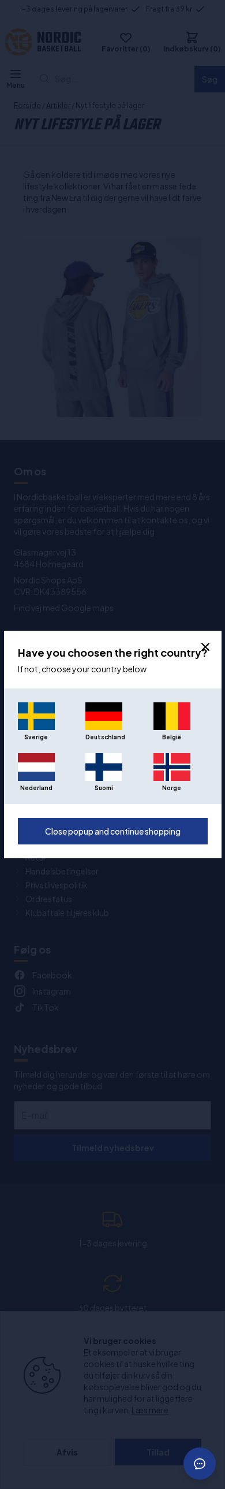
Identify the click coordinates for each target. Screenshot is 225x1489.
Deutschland (103, 737)
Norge (171, 787)
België (171, 737)
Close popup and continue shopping (113, 831)
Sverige (36, 737)
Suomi (104, 787)
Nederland (36, 787)
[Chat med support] (199, 1463)
